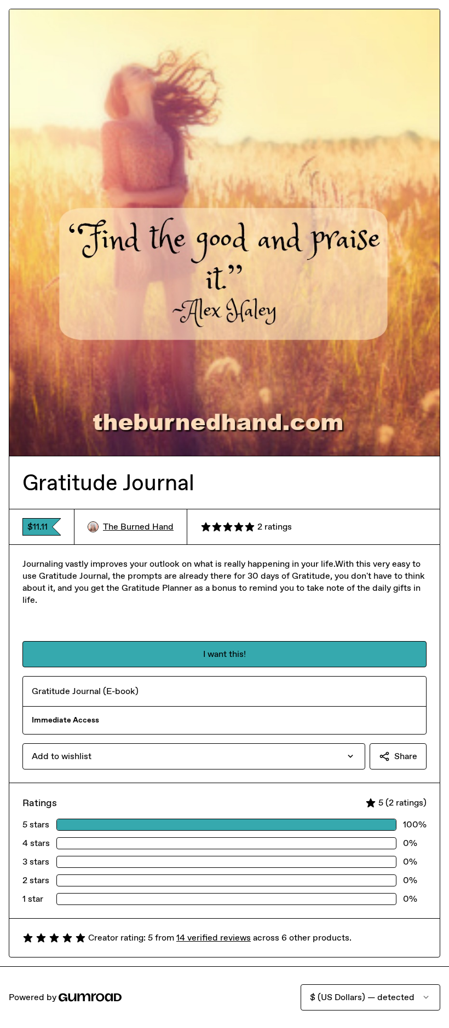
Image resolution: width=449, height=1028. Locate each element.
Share (405, 756)
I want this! (224, 654)
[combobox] (193, 756)
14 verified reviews (213, 937)
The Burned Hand (138, 526)
